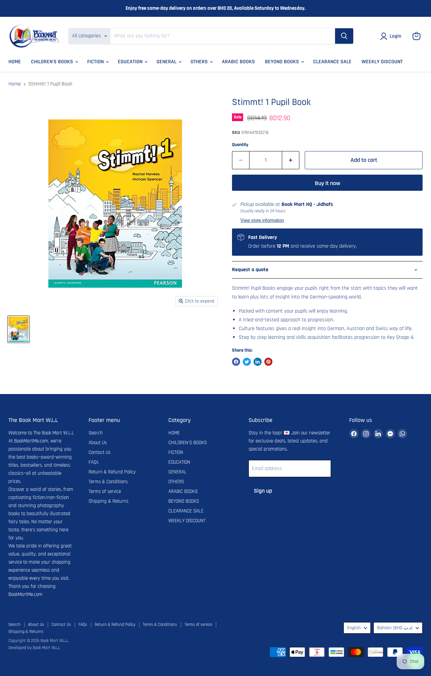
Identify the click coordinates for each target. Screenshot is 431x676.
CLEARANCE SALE (332, 61)
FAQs (93, 462)
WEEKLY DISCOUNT (382, 61)
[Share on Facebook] (236, 362)
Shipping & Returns (108, 501)
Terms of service (105, 491)
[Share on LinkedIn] (258, 362)
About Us (98, 442)
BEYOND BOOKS (282, 61)
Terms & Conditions (108, 481)
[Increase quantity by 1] (290, 160)
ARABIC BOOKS (238, 61)
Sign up (263, 491)
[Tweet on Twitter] (247, 362)
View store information (262, 220)
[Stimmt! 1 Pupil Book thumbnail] (18, 329)
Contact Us (99, 452)
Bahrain (394, 628)
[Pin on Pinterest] (268, 362)
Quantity (240, 144)
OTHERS (200, 61)
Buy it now (327, 183)
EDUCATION (131, 61)
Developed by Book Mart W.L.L (34, 647)
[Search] (344, 36)
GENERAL (167, 61)
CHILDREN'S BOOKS (52, 61)
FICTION (96, 61)
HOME (14, 61)
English (354, 628)
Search (96, 433)
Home (14, 84)
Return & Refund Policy (112, 472)
